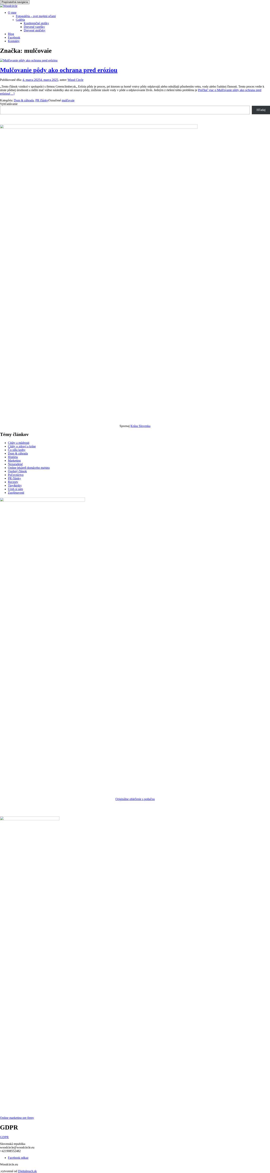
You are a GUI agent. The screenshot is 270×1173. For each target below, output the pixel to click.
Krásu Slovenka (140, 426)
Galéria (20, 19)
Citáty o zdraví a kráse (22, 446)
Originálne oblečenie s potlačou (135, 799)
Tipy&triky (15, 485)
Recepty (13, 482)
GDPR (4, 1137)
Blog (11, 34)
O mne (12, 12)
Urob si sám (15, 489)
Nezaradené (15, 464)
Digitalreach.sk (27, 1171)
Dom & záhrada (24, 100)
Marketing (14, 460)
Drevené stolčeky (34, 30)
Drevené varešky (34, 26)
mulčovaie (68, 100)
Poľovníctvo (16, 474)
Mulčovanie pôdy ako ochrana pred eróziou (58, 70)
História (13, 457)
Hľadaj (261, 110)
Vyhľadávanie (9, 104)
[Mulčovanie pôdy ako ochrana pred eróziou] (29, 60)
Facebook (14, 37)
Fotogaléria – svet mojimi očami (36, 16)
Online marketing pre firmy (17, 1117)
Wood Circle (75, 79)
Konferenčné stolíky (36, 23)
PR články (41, 100)
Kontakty (14, 41)
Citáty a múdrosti (18, 442)
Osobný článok (17, 471)
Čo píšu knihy (16, 450)
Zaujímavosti (16, 492)
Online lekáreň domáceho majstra (29, 467)
